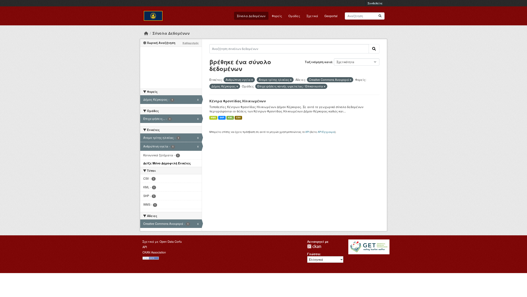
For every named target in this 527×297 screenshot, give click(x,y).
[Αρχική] (146, 33)
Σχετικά (312, 16)
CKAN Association (154, 252)
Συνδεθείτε (375, 3)
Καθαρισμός (191, 43)
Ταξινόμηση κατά (318, 62)
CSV (238, 117)
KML (230, 117)
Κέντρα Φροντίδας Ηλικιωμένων (237, 101)
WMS (213, 117)
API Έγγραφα (326, 131)
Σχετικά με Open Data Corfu (162, 241)
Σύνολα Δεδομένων (251, 16)
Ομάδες (294, 16)
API (307, 131)
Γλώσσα (313, 254)
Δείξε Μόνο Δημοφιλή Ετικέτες (167, 163)
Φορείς (277, 16)
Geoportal (330, 16)
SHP (222, 117)
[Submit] (380, 16)
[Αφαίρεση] (252, 79)
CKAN (314, 246)
